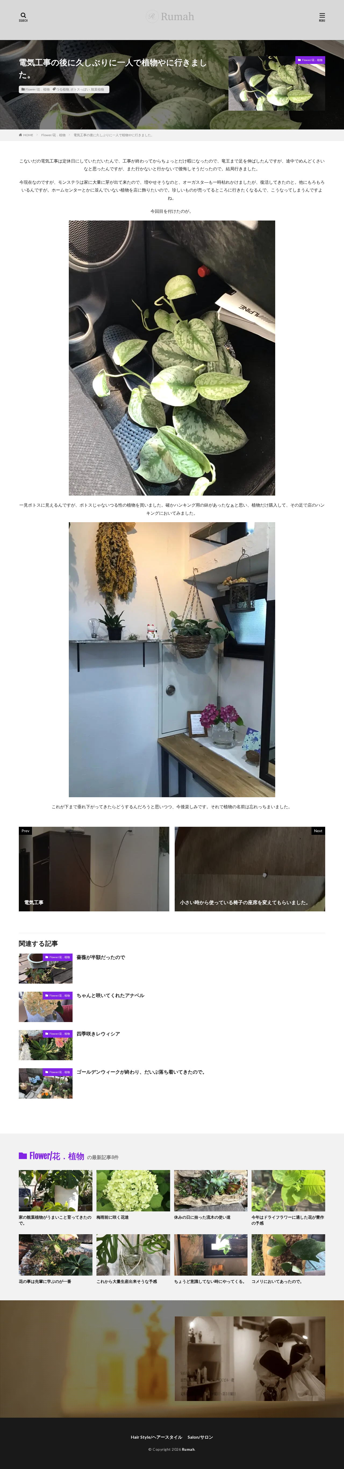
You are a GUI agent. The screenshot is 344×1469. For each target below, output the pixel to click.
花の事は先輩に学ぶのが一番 (45, 1281)
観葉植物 (97, 89)
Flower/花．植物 (38, 89)
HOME (28, 135)
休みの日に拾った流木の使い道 (202, 1217)
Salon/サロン (200, 1436)
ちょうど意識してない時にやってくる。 (210, 1281)
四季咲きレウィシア (98, 1034)
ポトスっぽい (80, 89)
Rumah (188, 1449)
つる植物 (62, 89)
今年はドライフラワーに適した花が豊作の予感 (288, 1220)
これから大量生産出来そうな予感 (126, 1281)
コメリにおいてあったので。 (278, 1281)
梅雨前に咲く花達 (112, 1217)
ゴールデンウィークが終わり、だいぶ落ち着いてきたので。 (142, 1072)
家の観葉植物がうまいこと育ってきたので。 (55, 1220)
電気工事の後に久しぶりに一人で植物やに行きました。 (114, 135)
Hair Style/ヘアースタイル (156, 1436)
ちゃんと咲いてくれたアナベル (110, 995)
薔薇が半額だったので (101, 957)
